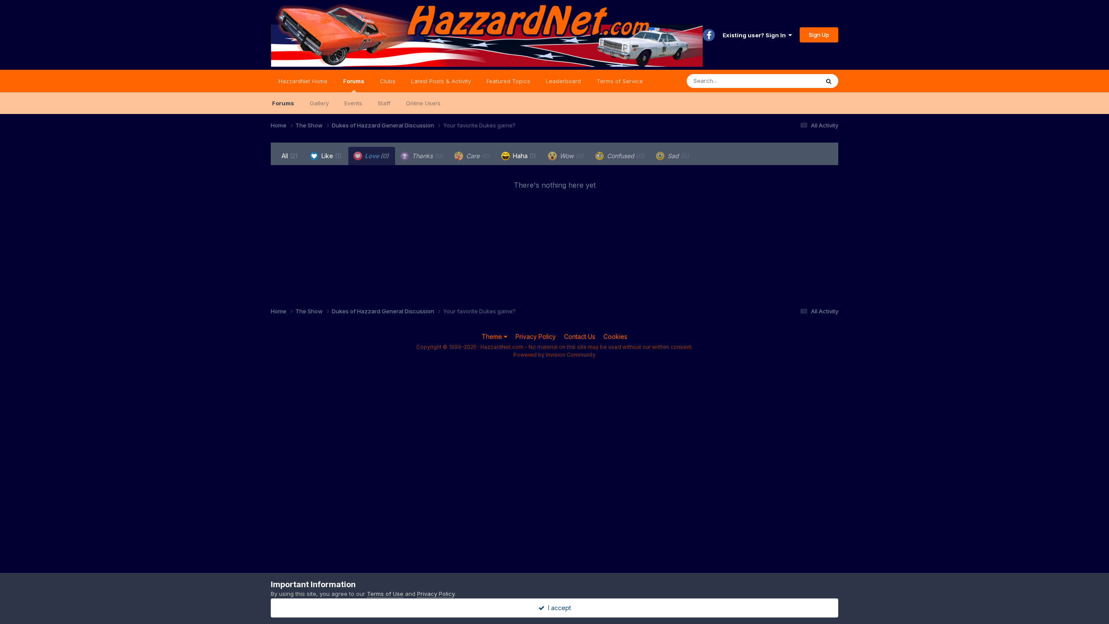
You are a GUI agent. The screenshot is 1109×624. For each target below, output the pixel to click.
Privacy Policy (536, 336)
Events (353, 103)
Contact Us (579, 336)
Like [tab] (331, 155)
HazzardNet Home (303, 81)
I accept (558, 607)
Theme (493, 336)
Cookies (615, 336)
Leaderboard (563, 81)
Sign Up (819, 34)
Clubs (388, 81)
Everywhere (792, 81)
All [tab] (290, 155)
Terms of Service (620, 81)
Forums (353, 81)
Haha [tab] (523, 155)
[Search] (828, 81)
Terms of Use (385, 593)
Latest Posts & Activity (441, 81)
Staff (384, 103)
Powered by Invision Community (554, 354)
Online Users (423, 103)
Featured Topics (508, 81)
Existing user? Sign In (755, 35)
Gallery (319, 103)
